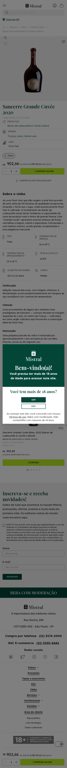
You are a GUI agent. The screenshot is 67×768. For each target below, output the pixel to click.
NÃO (33, 406)
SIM (33, 400)
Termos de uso (17, 417)
